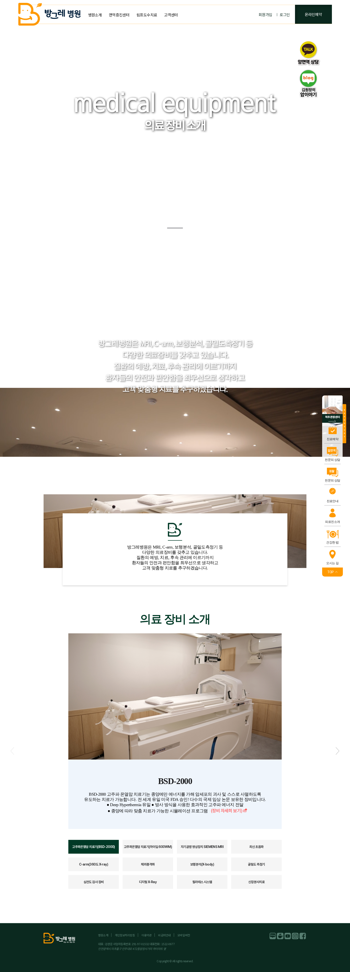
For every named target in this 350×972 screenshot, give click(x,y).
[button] (338, 751)
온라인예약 (313, 14)
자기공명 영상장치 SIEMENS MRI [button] (202, 847)
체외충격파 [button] (148, 864)
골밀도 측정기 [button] (256, 864)
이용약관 (146, 935)
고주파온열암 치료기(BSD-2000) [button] (93, 847)
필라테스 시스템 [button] (202, 882)
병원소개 (95, 15)
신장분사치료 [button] (256, 882)
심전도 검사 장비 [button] (94, 882)
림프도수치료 (146, 15)
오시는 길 (332, 563)
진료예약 (333, 439)
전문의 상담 (332, 460)
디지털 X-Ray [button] (148, 882)
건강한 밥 (332, 542)
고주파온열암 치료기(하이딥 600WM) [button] (148, 847)
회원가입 (265, 14)
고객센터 (171, 15)
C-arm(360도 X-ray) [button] (93, 864)
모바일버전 (183, 935)
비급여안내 (164, 935)
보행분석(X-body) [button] (202, 864)
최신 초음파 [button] (256, 847)
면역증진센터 (119, 15)
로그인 (285, 14)
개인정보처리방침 (125, 935)
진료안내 (333, 501)
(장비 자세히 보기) (226, 810)
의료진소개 (332, 522)
